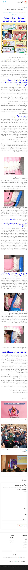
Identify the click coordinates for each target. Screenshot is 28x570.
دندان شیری (12, 219)
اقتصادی (12, 542)
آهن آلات (25, 542)
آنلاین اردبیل (20, 2)
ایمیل (24, 514)
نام (25, 508)
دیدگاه (24, 491)
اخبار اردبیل (24, 535)
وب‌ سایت (24, 519)
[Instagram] (13, 554)
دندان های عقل (20, 359)
